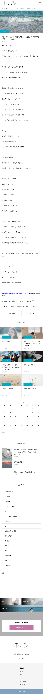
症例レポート (8, 555)
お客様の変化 (8, 492)
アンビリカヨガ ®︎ (10, 506)
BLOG (22, 678)
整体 (21, 671)
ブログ (4, 31)
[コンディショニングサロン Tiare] (21, 645)
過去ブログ (8, 560)
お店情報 (7, 496)
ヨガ (5, 526)
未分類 (6, 541)
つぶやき (7, 501)
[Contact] (23, 659)
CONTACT (21, 684)
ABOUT (21, 668)
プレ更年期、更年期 (10, 516)
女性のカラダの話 (10, 531)
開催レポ (7, 565)
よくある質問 (21, 681)
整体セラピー (8, 536)
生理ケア (7, 546)
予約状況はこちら (21, 627)
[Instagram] (20, 659)
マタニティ (8, 521)
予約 (21, 674)
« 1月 (3, 432)
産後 (5, 550)
